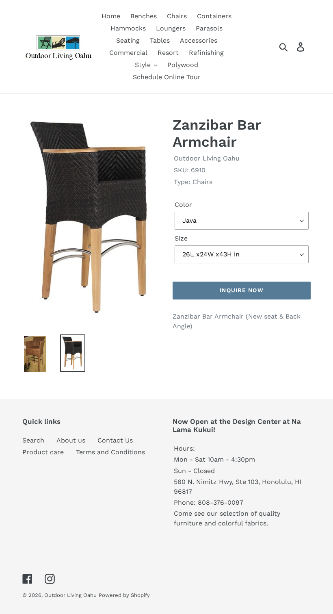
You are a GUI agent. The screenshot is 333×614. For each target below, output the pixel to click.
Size (181, 238)
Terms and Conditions (110, 452)
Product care (43, 452)
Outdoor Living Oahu (70, 595)
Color (183, 204)
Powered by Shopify (124, 595)
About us (70, 440)
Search (33, 440)
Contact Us (115, 440)
